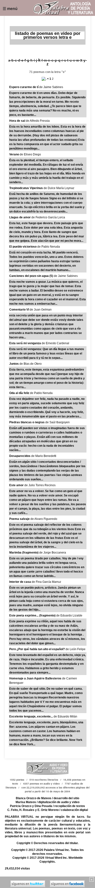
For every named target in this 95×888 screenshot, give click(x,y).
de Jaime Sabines (50, 87)
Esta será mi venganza (25, 343)
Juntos (14, 363)
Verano (14, 154)
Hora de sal (17, 120)
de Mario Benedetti (43, 456)
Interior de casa (20, 582)
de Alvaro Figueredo (43, 519)
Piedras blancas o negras (27, 422)
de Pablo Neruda (48, 246)
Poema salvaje (19, 519)
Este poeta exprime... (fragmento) (32, 615)
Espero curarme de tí (23, 87)
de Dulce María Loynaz (58, 188)
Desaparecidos (19, 456)
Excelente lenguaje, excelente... (31, 716)
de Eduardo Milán (65, 716)
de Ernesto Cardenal (55, 343)
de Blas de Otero (30, 363)
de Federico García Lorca (48, 217)
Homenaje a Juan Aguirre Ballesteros (35, 678)
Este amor (16, 485)
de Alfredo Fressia (37, 120)
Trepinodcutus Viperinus (26, 188)
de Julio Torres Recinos (40, 485)
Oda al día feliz (19, 393)
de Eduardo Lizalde (69, 615)
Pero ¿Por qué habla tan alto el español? (37, 649)
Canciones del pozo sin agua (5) (31, 276)
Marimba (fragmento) (23, 552)
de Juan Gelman (40, 309)
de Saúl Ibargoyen (57, 422)
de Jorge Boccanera (52, 552)
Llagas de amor (20, 217)
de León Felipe (75, 649)
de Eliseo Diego (30, 154)
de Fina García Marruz (46, 582)
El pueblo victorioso (23, 246)
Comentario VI (19, 309)
